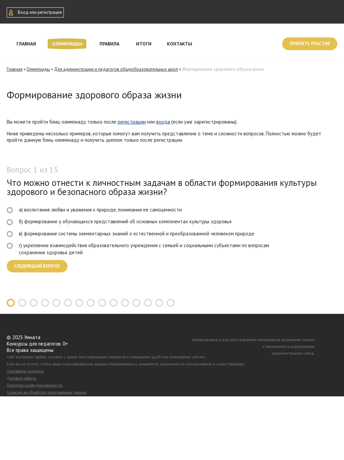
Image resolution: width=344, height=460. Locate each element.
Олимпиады (67, 44)
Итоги (144, 44)
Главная (26, 44)
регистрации (132, 122)
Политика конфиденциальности (34, 385)
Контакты (179, 44)
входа (163, 122)
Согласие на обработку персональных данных (47, 392)
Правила (109, 44)
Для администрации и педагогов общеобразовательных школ (116, 69)
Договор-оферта (21, 378)
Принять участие (310, 43)
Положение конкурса (25, 371)
